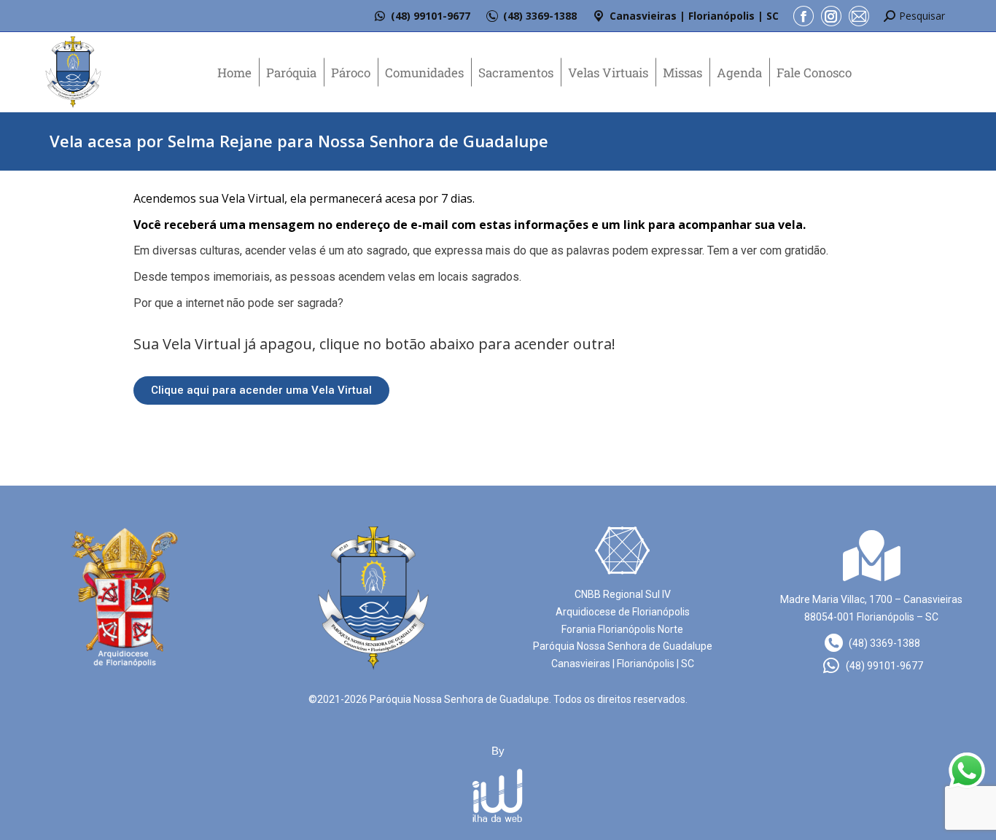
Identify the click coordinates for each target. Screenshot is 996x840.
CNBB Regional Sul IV (623, 594)
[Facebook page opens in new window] (803, 16)
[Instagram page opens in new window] (831, 16)
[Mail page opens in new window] (859, 16)
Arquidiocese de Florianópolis (623, 612)
